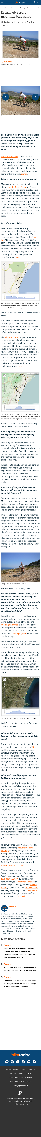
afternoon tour (11, 337)
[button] (20, 101)
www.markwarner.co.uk (12, 865)
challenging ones (19, 633)
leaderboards (32, 890)
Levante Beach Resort (17, 187)
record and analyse (26, 881)
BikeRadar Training (9, 156)
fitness (35, 747)
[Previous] (5, 97)
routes (24, 174)
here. (17, 257)
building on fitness (9, 624)
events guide (20, 896)
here (20, 366)
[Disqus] (20, 1022)
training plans (31, 887)
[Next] (35, 97)
